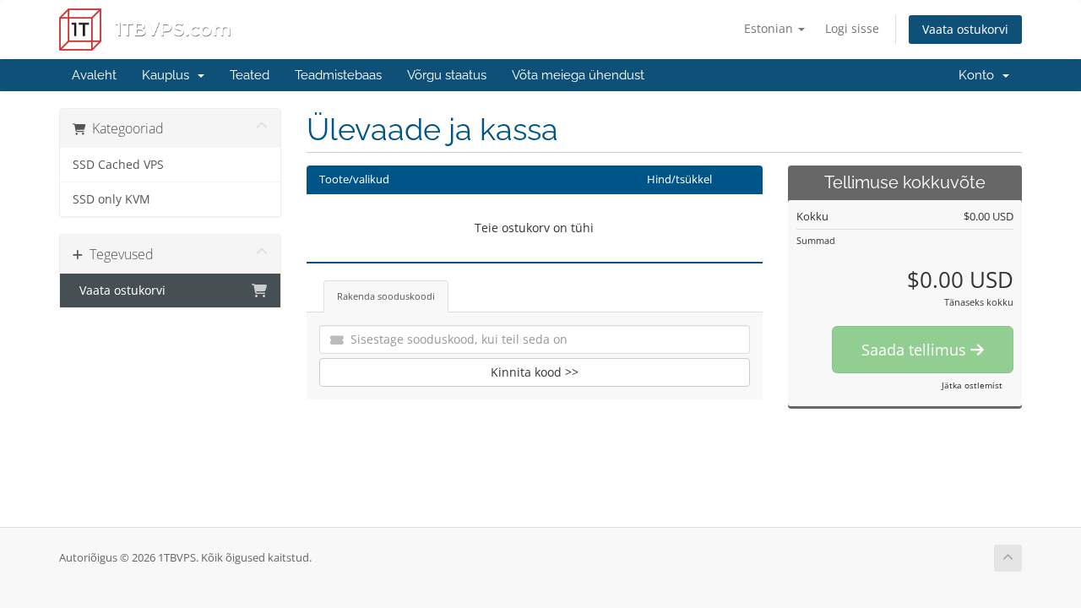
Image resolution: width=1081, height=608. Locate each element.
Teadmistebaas (338, 75)
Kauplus (169, 75)
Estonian (770, 28)
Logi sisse (852, 28)
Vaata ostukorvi (965, 29)
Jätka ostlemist (972, 385)
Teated (249, 75)
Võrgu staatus (446, 75)
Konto (980, 75)
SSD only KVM (111, 199)
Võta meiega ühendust (578, 75)
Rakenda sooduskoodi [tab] (386, 296)
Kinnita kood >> (535, 372)
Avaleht (94, 75)
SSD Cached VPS (118, 164)
